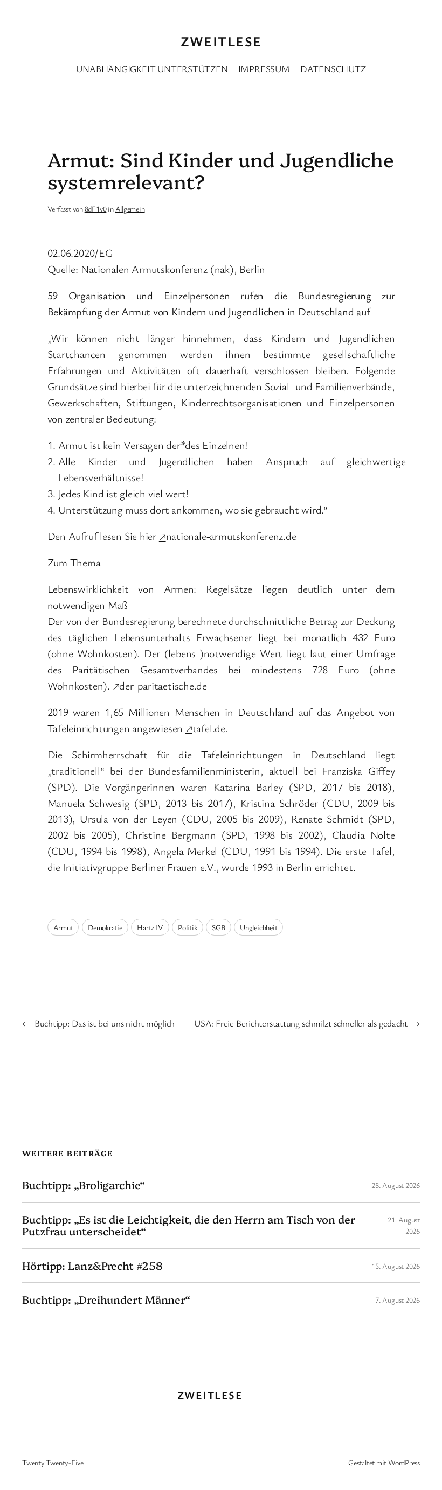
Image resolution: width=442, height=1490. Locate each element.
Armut (63, 927)
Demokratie (105, 927)
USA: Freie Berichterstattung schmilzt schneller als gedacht (301, 1023)
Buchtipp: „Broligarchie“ (83, 1185)
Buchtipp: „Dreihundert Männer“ (106, 1299)
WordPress (404, 1462)
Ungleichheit (258, 927)
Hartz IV (150, 927)
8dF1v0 (96, 208)
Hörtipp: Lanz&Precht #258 (92, 1265)
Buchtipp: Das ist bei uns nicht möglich (104, 1023)
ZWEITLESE (221, 41)
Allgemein (130, 208)
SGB (218, 927)
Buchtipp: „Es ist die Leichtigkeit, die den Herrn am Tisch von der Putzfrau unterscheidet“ (188, 1225)
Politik (187, 927)
